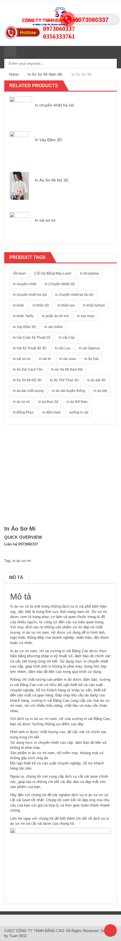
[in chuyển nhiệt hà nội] (21, 107)
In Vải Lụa (62, 348)
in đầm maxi (51, 412)
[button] (107, 86)
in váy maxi (85, 316)
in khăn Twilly (23, 316)
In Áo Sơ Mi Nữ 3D (51, 180)
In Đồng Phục (23, 412)
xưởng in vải (78, 412)
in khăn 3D (41, 305)
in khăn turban (94, 305)
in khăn (18, 305)
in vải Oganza (89, 348)
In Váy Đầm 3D (48, 140)
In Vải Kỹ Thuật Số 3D (29, 348)
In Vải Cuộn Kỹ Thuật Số (31, 338)
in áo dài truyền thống (68, 391)
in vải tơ (45, 359)
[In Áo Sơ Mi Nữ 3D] (19, 185)
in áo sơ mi (21, 402)
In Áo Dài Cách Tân (28, 369)
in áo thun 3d (48, 402)
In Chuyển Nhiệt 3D (60, 284)
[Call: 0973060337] (60, 28)
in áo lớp (100, 391)
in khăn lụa (66, 305)
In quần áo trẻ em (55, 316)
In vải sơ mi (45, 220)
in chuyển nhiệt (24, 284)
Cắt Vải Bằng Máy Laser (52, 273)
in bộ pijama (89, 273)
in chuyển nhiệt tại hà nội (74, 295)
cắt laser (19, 273)
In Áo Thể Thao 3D (64, 380)
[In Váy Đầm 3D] (19, 145)
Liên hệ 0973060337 (21, 544)
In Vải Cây (67, 338)
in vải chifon (53, 327)
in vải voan (67, 359)
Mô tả (16, 577)
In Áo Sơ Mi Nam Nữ (45, 74)
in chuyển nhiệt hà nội (54, 105)
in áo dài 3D (96, 380)
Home (14, 74)
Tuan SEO (17, 936)
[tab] (16, 578)
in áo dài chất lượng (28, 391)
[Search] (22, 51)
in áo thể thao (77, 402)
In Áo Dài (91, 359)
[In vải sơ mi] (19, 226)
